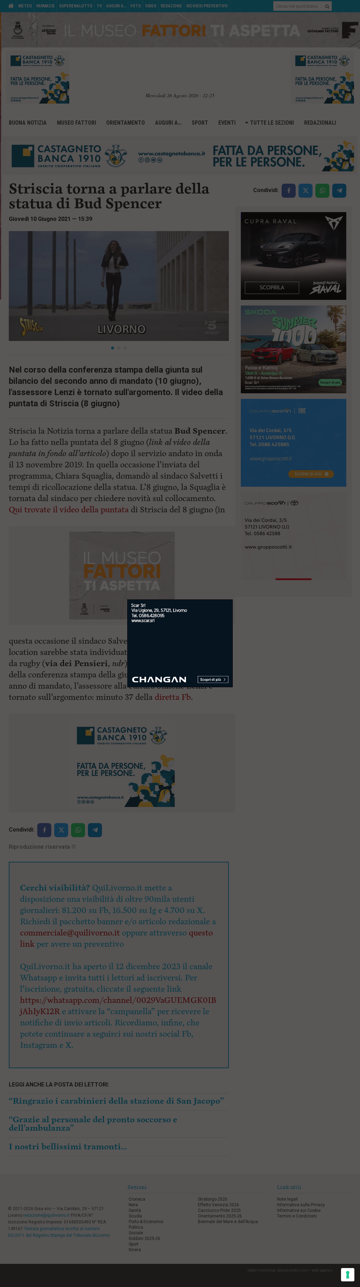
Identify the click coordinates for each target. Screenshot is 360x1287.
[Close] (233, 599)
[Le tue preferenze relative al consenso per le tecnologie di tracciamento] (347, 1274)
